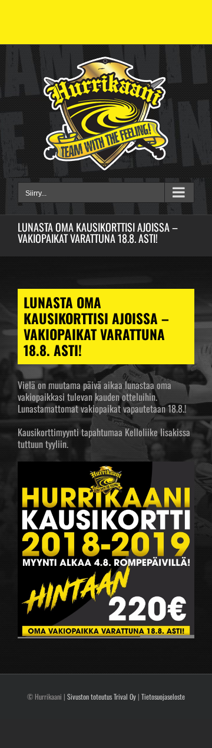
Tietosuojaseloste (163, 696)
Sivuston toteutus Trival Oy (101, 696)
